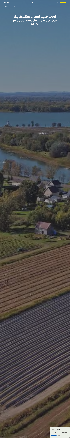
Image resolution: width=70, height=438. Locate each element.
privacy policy (64, 432)
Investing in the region (7, 6)
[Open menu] (32, 2)
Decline (59, 435)
